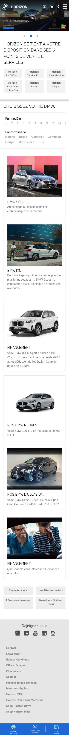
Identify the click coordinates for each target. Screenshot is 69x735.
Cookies (11, 676)
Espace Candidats (17, 659)
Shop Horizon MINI (18, 711)
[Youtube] (35, 633)
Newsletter (13, 653)
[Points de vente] (58, 6)
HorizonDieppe (56, 84)
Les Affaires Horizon (51, 590)
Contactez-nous (18, 590)
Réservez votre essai (18, 600)
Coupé (9, 142)
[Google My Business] (18, 633)
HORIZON (19, 6)
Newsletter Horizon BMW (50, 602)
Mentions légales (17, 688)
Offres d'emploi (15, 665)
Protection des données (21, 682)
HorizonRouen (34, 84)
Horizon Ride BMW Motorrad (24, 700)
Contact (11, 648)
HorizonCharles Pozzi (34, 73)
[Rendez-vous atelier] (44, 6)
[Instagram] (53, 633)
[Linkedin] (44, 633)
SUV (42, 142)
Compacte (55, 136)
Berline (10, 136)
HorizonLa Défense (12, 73)
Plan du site (13, 671)
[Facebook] (27, 633)
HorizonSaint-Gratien (56, 73)
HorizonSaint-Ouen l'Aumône (12, 86)
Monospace (26, 142)
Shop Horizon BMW (18, 706)
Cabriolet (37, 136)
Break (23, 136)
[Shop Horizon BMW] (51, 6)
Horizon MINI (14, 694)
